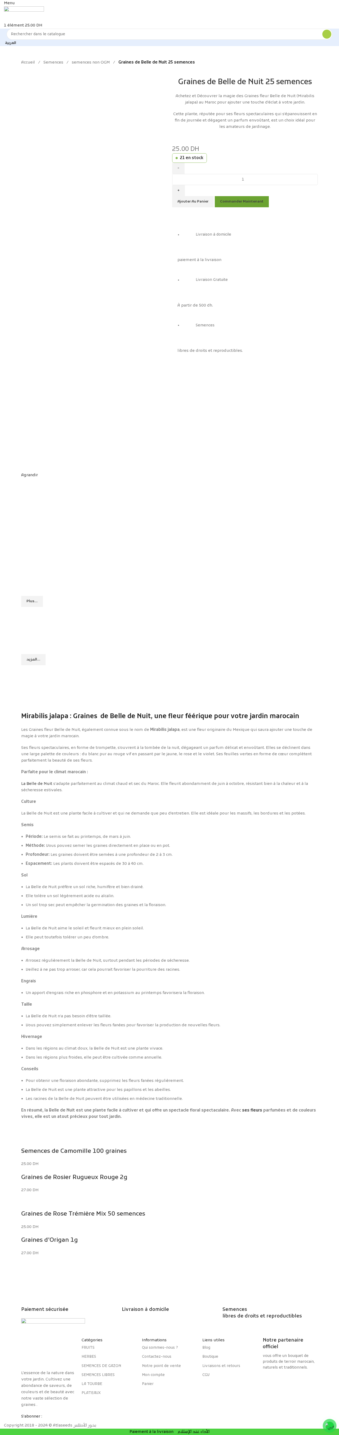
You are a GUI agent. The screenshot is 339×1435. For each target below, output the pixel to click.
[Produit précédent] (23, 69)
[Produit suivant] (34, 69)
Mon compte (153, 1375)
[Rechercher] (326, 34)
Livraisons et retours (221, 1366)
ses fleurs (252, 1110)
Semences (53, 62)
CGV (205, 1375)
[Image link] (48, 1350)
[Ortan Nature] (290, 1381)
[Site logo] (24, 14)
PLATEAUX (91, 1393)
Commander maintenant (242, 201)
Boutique (210, 1356)
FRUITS (88, 1347)
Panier (148, 1384)
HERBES (89, 1356)
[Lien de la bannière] (169, 622)
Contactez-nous (156, 1356)
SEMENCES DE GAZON (101, 1366)
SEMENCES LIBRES (98, 1375)
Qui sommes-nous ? (160, 1347)
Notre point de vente (161, 1366)
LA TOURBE (92, 1384)
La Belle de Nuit (36, 783)
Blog (206, 1347)
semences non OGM (91, 62)
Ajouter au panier (192, 201)
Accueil (28, 62)
